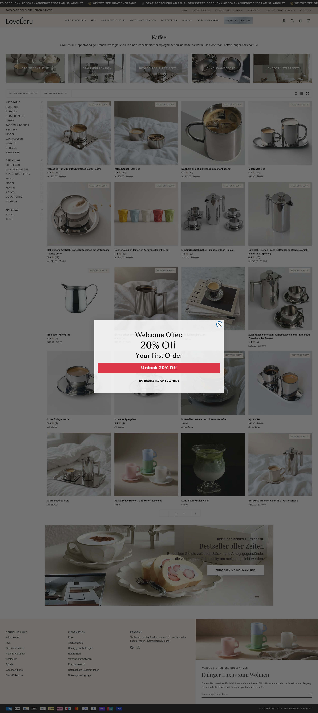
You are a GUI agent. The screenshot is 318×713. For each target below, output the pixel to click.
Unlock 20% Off (159, 368)
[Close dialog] (219, 324)
